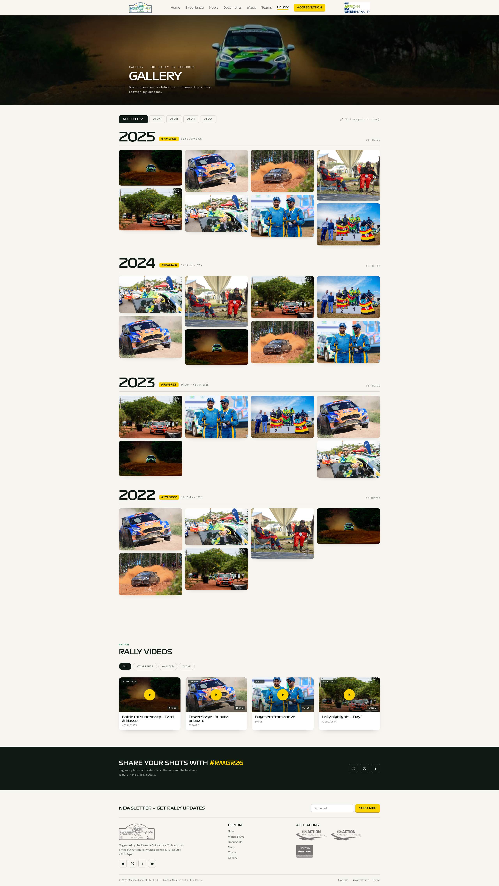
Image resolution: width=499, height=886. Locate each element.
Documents (233, 7)
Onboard (168, 666)
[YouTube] (152, 863)
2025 (157, 119)
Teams (266, 7)
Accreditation (309, 7)
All (125, 666)
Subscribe (367, 808)
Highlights (145, 666)
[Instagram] (353, 768)
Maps (251, 7)
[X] (364, 768)
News (213, 7)
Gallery (282, 7)
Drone (187, 666)
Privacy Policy (360, 880)
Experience (194, 7)
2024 (174, 119)
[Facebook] (375, 768)
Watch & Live (236, 836)
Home (175, 7)
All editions (133, 119)
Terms (376, 880)
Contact (343, 880)
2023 (191, 119)
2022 (208, 119)
